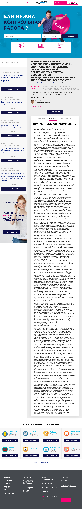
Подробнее (13, 85)
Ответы (7, 483)
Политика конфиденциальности (49, 478)
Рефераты (8, 487)
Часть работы (52, 118)
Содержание (41, 118)
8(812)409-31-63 (10, 493)
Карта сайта (46, 491)
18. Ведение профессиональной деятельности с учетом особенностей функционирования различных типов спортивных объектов (13, 176)
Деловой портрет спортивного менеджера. (11, 103)
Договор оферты (47, 483)
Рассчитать (70, 36)
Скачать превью (38, 112)
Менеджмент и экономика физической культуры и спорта (12, 126)
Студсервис (65, 477)
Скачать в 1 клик (13, 89)
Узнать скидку (65, 499)
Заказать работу (60, 3)
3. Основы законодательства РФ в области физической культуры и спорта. (13, 150)
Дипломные (8, 477)
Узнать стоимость (11, 232)
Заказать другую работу (41, 462)
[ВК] (27, 2)
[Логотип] (41, 2)
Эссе (6, 490)
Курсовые (8, 480)
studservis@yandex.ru (68, 486)
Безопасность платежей (50, 487)
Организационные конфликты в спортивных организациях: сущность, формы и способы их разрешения (12, 78)
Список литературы (66, 118)
